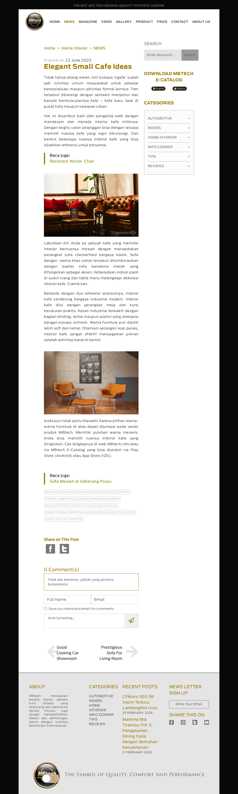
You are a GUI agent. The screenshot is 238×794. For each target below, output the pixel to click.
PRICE (162, 21)
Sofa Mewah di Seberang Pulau (81, 481)
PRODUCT (144, 21)
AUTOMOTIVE (101, 696)
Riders (169, 128)
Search (190, 55)
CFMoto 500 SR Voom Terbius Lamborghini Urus (140, 702)
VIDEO (106, 21)
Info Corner (169, 147)
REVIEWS (97, 724)
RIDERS (95, 701)
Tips (169, 156)
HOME (55, 21)
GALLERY (124, 21)
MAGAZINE (88, 21)
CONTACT (179, 21)
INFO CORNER (101, 715)
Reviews (169, 166)
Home (49, 48)
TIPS (93, 719)
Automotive (169, 118)
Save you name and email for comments (81, 609)
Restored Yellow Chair (72, 161)
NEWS (69, 21)
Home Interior (74, 48)
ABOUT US (201, 21)
